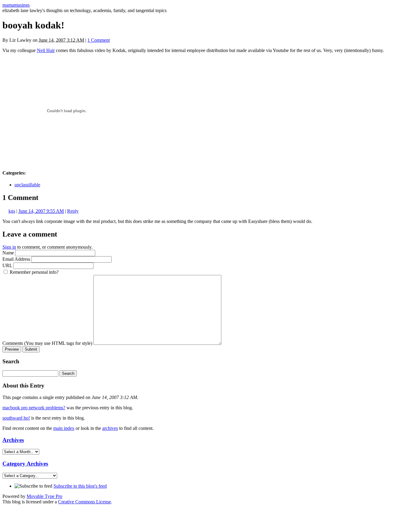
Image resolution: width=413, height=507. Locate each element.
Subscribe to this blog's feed (80, 486)
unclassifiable (27, 184)
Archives (13, 440)
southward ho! (16, 417)
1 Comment (98, 40)
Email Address (16, 259)
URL (7, 265)
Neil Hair (46, 50)
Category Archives (25, 463)
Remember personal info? (34, 272)
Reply (73, 211)
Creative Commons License (84, 501)
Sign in (9, 247)
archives (110, 428)
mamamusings (16, 5)
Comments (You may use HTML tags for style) (47, 343)
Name (8, 252)
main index (63, 428)
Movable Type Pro (44, 496)
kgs (11, 211)
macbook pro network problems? (33, 407)
